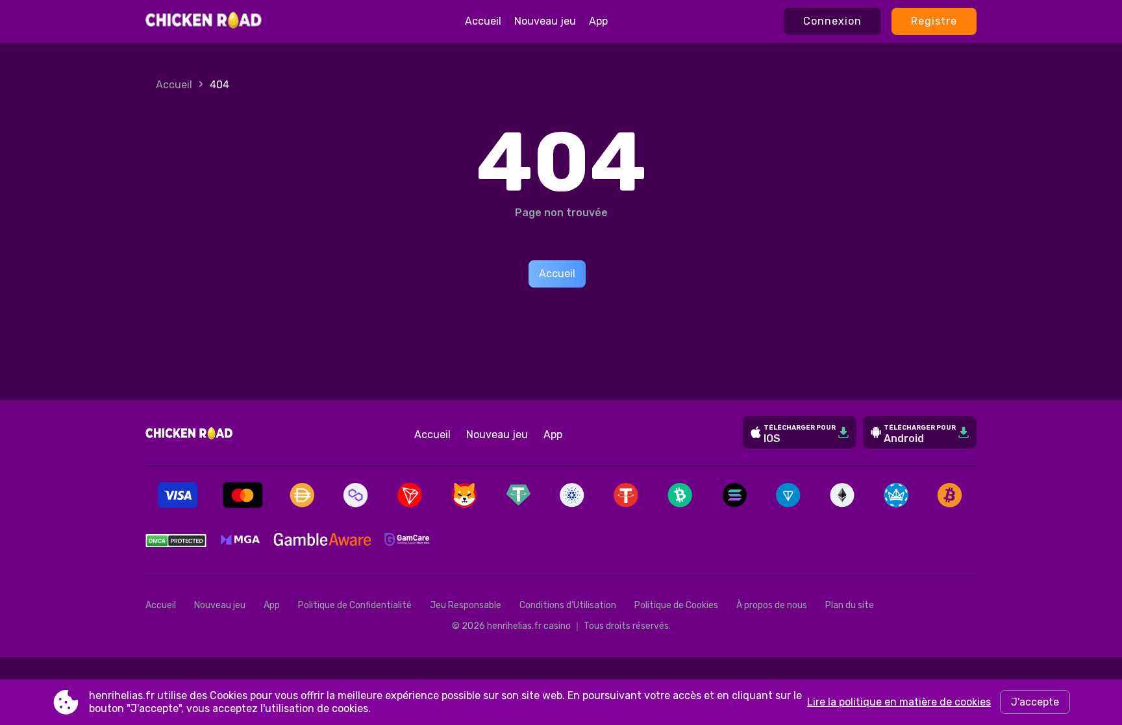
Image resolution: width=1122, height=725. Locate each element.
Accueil (483, 21)
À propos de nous (771, 605)
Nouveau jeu (545, 21)
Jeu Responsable (465, 605)
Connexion (832, 21)
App (598, 21)
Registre (934, 21)
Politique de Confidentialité (355, 605)
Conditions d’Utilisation (567, 605)
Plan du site (849, 605)
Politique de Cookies (676, 605)
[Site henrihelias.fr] (204, 21)
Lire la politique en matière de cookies (899, 702)
